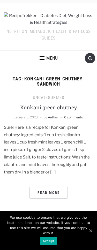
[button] (49, 58)
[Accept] (90, 230)
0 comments (73, 117)
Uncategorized (48, 97)
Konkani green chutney (48, 107)
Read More (49, 193)
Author (53, 117)
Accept (49, 241)
